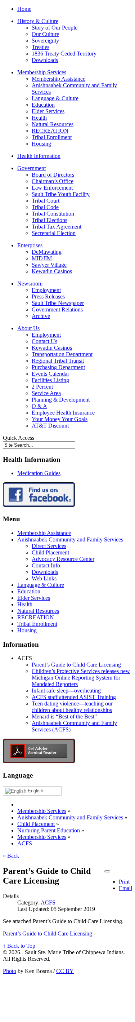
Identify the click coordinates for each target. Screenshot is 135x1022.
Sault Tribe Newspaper (58, 303)
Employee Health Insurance (63, 413)
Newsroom (29, 283)
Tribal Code (45, 207)
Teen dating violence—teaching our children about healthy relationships (72, 706)
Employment (46, 290)
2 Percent (42, 387)
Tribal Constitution (53, 214)
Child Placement (50, 552)
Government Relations (57, 309)
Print (124, 882)
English (34, 790)
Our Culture (45, 34)
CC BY (65, 971)
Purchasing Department (58, 367)
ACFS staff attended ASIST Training (74, 697)
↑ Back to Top (19, 946)
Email (125, 888)
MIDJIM (42, 258)
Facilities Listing (50, 380)
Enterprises (29, 245)
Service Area (46, 393)
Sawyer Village (49, 265)
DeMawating (47, 252)
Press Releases (48, 296)
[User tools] (107, 871)
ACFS (48, 902)
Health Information (38, 156)
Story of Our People (54, 28)
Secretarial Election (54, 233)
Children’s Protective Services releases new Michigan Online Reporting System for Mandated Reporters (81, 677)
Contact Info (46, 565)
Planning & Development (61, 400)
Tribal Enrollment (52, 137)
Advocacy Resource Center (63, 559)
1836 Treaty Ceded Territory (64, 53)
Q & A (39, 406)
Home (24, 9)
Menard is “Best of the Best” (64, 716)
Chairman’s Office (52, 181)
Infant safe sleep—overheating (66, 690)
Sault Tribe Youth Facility (61, 194)
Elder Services (48, 111)
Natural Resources (52, 124)
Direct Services (49, 546)
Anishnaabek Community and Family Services (70, 539)
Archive (41, 316)
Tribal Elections (49, 220)
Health (39, 118)
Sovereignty (45, 40)
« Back (11, 856)
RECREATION (50, 131)
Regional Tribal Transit (58, 361)
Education (43, 105)
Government (31, 168)
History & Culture (37, 21)
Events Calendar (50, 374)
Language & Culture (55, 98)
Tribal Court (45, 201)
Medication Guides (38, 473)
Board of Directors (53, 175)
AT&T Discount (50, 425)
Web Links (44, 578)
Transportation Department (62, 354)
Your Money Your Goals (59, 419)
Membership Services (41, 72)
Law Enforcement (52, 188)
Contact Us (44, 341)
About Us (28, 328)
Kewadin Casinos (52, 271)
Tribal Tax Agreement (56, 227)
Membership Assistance (58, 79)
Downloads (45, 60)
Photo (9, 971)
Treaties (40, 47)
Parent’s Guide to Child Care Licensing (76, 665)
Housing (41, 144)
